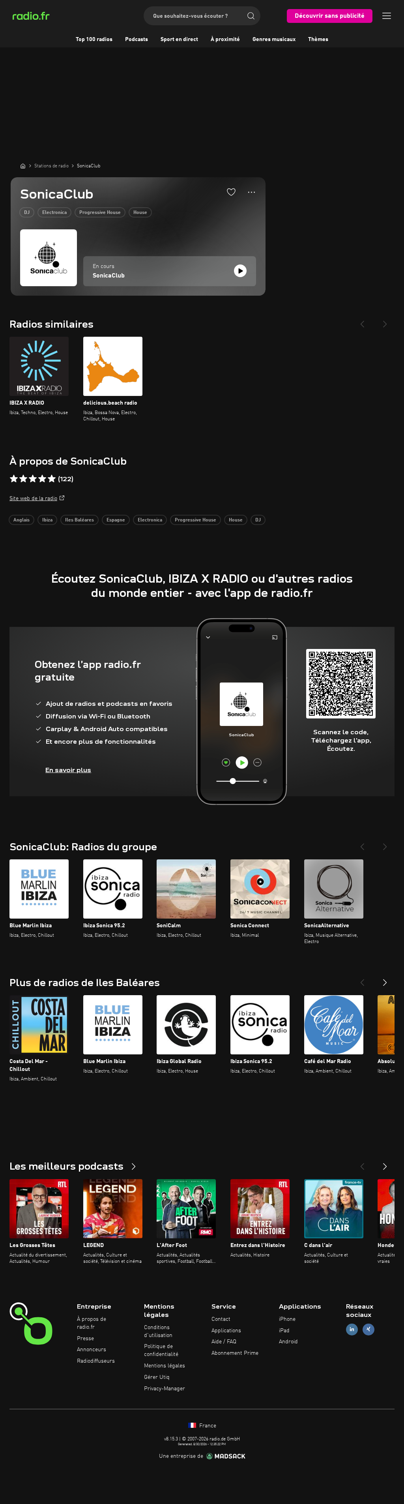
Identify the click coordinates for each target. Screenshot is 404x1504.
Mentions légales (164, 1366)
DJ (27, 212)
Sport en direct (179, 39)
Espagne (116, 520)
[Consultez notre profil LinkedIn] (352, 1329)
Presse (85, 1338)
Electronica (54, 212)
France (207, 1426)
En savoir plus (68, 770)
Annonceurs (91, 1349)
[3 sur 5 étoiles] (32, 479)
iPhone (287, 1319)
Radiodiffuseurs (96, 1361)
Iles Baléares (79, 520)
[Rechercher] (251, 16)
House (140, 212)
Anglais (21, 520)
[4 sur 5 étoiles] (42, 479)
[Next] (385, 320)
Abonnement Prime (234, 1353)
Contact (220, 1319)
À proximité (225, 39)
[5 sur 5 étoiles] (51, 479)
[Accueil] (23, 166)
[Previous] (362, 320)
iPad (284, 1330)
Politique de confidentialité (161, 1350)
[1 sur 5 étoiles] (14, 479)
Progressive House (100, 212)
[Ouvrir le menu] (386, 16)
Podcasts (136, 39)
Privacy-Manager (164, 1388)
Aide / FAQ (223, 1342)
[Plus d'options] (251, 192)
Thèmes (318, 39)
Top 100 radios (94, 39)
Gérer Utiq (157, 1377)
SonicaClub (109, 276)
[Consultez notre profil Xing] (368, 1329)
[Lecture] (240, 270)
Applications (226, 1330)
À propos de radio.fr (91, 1323)
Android (288, 1342)
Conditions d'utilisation (158, 1331)
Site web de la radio (33, 498)
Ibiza (47, 520)
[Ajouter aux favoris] (231, 192)
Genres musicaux (274, 39)
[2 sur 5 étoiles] (23, 479)
